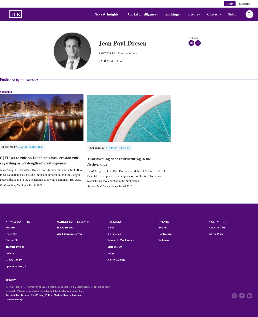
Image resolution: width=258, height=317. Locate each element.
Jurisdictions (114, 234)
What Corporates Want (70, 234)
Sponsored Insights (16, 266)
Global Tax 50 (14, 259)
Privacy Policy (44, 295)
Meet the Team (217, 227)
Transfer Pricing (15, 246)
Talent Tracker (65, 227)
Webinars (163, 240)
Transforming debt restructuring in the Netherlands (119, 161)
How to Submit (116, 259)
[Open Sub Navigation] (120, 14)
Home (110, 227)
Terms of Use (28, 295)
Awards (162, 227)
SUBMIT (11, 280)
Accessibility (12, 295)
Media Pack (216, 234)
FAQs (110, 253)
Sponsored (6, 92)
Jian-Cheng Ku (12, 185)
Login (230, 4)
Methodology (114, 246)
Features (10, 227)
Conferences (165, 234)
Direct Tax (12, 234)
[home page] (24, 14)
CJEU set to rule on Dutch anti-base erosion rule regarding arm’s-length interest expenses (39, 160)
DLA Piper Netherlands (124, 53)
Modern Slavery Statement (68, 295)
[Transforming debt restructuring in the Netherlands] (129, 118)
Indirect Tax (13, 240)
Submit (233, 14)
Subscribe (244, 4)
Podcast (10, 253)
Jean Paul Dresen (100, 186)
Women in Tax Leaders (120, 240)
